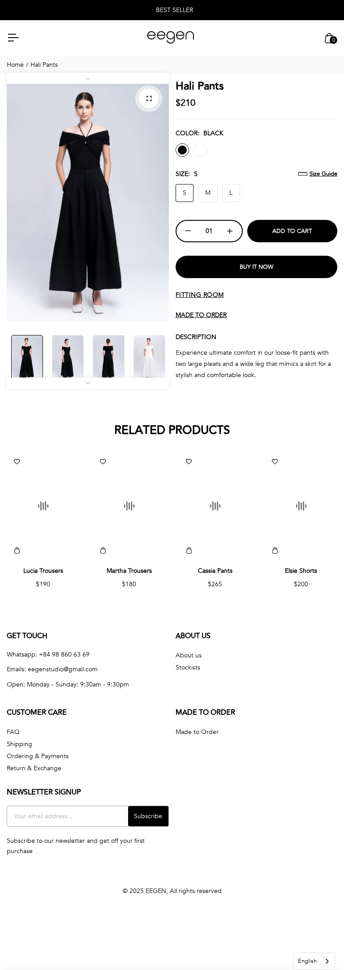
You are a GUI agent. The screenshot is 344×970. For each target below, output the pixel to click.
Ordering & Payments (38, 756)
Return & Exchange (34, 768)
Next (88, 383)
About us (189, 655)
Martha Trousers (129, 571)
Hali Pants (200, 86)
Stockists (188, 667)
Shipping (19, 744)
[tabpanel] (88, 200)
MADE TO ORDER (201, 315)
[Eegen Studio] (170, 38)
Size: (187, 174)
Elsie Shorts (301, 571)
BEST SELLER (174, 10)
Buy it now (256, 267)
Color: (200, 133)
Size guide (323, 174)
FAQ (13, 732)
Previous (88, 78)
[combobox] (314, 961)
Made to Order (197, 732)
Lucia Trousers (43, 571)
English (307, 961)
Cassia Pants (215, 571)
